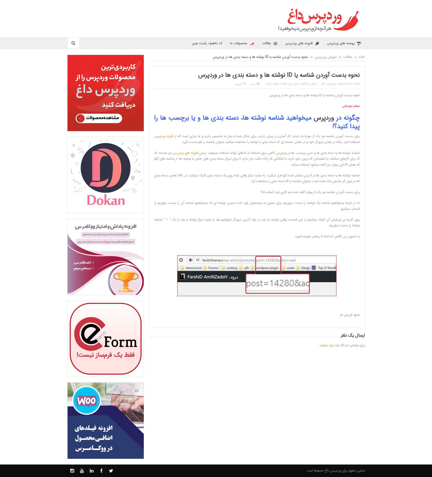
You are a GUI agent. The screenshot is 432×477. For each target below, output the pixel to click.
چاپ (252, 84)
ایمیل (238, 84)
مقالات (266, 43)
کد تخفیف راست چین (207, 43)
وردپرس (324, 118)
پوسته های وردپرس (340, 43)
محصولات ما (238, 43)
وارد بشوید (327, 345)
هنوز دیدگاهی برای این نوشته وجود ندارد (291, 83)
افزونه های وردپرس (299, 43)
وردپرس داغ (329, 83)
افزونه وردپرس (164, 136)
